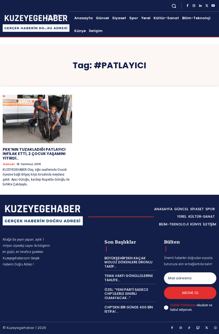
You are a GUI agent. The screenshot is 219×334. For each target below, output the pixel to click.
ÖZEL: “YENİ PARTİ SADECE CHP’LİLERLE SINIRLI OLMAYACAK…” (126, 293)
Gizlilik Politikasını (183, 305)
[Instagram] (194, 6)
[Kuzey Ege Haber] (24, 23)
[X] (207, 6)
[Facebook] (187, 6)
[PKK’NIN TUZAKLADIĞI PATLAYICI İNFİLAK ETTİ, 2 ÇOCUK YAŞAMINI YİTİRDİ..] (37, 119)
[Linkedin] (200, 6)
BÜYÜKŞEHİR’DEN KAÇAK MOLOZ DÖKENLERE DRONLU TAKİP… (128, 262)
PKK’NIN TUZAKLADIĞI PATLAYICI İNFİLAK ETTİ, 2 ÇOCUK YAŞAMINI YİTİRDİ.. (34, 154)
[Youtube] (213, 6)
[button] (174, 5)
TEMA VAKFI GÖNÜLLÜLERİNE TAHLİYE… (128, 278)
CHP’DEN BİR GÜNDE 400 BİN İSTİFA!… (128, 309)
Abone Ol (190, 292)
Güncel (8, 164)
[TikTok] (189, 328)
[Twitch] (198, 328)
